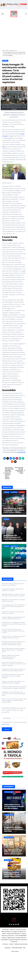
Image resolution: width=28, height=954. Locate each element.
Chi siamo (5, 944)
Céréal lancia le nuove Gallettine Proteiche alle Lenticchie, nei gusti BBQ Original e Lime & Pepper (14, 624)
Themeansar (14, 941)
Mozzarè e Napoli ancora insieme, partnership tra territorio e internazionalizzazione (11, 657)
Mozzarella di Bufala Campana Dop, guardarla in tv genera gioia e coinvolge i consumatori (14, 687)
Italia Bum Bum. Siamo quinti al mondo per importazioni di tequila (13, 612)
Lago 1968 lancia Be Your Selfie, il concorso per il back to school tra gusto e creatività (13, 595)
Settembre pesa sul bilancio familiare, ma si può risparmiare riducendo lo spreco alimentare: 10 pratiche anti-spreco (13, 643)
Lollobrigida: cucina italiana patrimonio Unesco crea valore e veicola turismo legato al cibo (13, 693)
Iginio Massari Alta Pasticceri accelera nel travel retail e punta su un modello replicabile (12, 538)
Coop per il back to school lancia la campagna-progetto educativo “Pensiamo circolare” (13, 631)
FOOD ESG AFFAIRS (17, 948)
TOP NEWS (21, 492)
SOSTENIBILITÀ (14, 546)
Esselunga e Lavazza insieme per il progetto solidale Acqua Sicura (12, 874)
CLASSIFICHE (14, 492)
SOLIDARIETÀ (8, 860)
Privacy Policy (15, 951)
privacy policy (5, 724)
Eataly (4, 147)
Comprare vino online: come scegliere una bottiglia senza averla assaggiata (13, 682)
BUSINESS (5, 60)
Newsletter (7, 948)
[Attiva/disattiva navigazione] (2, 14)
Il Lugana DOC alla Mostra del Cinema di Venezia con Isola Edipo (12, 589)
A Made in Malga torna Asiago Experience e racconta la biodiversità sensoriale (13, 617)
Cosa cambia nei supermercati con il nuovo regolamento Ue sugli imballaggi (13, 565)
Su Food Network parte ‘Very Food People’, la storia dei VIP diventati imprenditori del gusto (14, 606)
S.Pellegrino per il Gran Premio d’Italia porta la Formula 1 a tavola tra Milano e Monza (13, 669)
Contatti (11, 944)
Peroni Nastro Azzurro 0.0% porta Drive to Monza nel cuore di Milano (13, 584)
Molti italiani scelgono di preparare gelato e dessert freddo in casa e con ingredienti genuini (13, 650)
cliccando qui (21, 452)
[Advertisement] (14, 33)
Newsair (24, 939)
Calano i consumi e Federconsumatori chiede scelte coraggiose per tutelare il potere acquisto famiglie (14, 700)
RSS (24, 948)
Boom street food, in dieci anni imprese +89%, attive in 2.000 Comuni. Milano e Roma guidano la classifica (13, 511)
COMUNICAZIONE (9, 792)
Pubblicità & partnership (20, 944)
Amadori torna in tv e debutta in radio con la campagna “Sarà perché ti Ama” (14, 637)
